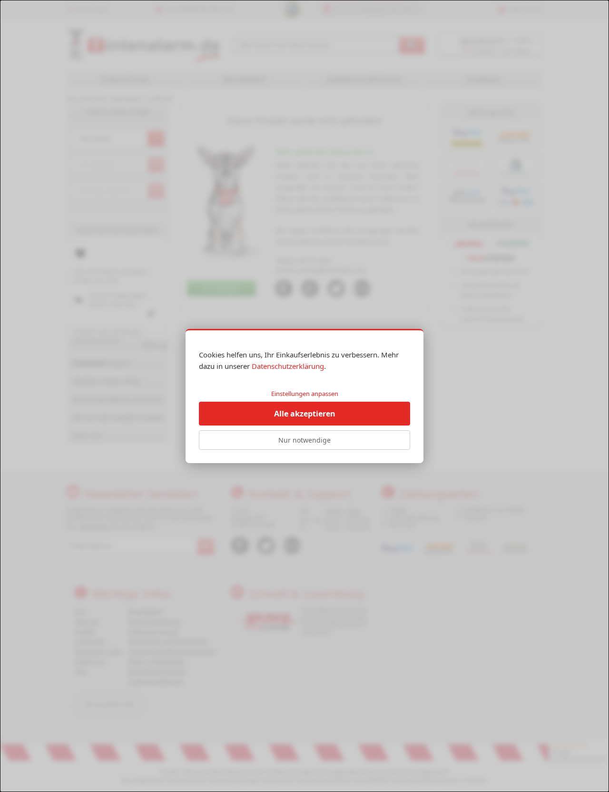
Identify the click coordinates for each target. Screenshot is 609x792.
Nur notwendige (304, 440)
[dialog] (304, 396)
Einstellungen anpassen (304, 393)
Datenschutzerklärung (288, 366)
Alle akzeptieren (304, 413)
